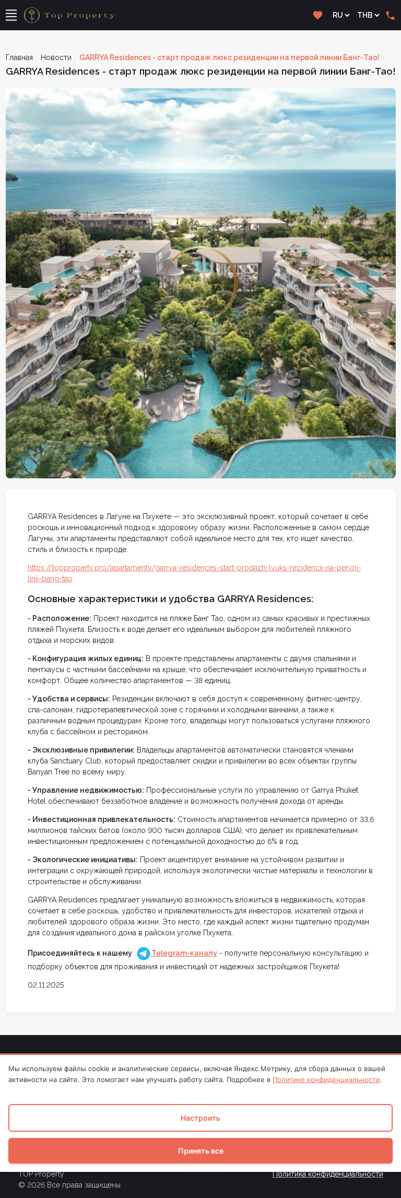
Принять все (200, 1150)
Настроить (200, 1117)
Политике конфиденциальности (326, 1079)
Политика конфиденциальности (328, 1174)
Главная (19, 57)
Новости (56, 57)
